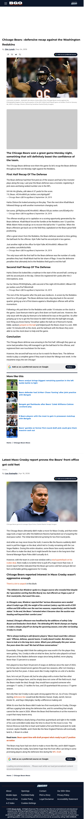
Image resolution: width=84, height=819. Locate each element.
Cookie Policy (27, 799)
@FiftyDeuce (21, 210)
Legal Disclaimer (46, 799)
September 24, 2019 (43, 197)
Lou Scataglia (11, 473)
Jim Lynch (10, 49)
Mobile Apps (11, 795)
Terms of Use (12, 799)
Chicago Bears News (22, 443)
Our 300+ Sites (63, 791)
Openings (25, 791)
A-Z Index (10, 803)
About (8, 791)
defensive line (20, 697)
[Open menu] (5, 3)
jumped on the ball (28, 325)
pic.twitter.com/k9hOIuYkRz (19, 247)
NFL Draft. (57, 752)
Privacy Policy (63, 795)
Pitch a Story (44, 795)
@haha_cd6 (21, 191)
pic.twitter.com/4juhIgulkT (38, 194)
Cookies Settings (28, 803)
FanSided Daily (27, 795)
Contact (42, 791)
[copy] (19, 54)
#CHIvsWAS (21, 194)
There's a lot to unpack (16, 584)
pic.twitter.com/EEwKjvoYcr (62, 210)
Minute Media (16, 809)
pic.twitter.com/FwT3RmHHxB (20, 287)
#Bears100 (44, 210)
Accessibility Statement (67, 799)
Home (9, 443)
